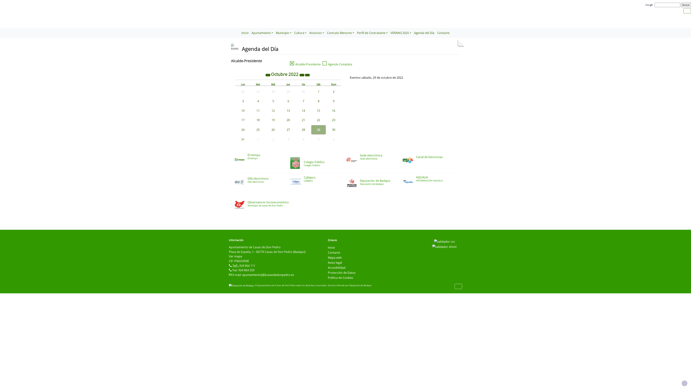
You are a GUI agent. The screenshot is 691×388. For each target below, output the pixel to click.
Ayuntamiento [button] (261, 33)
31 (243, 139)
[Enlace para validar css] (444, 241)
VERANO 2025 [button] (399, 33)
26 (273, 130)
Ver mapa (235, 256)
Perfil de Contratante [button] (371, 33)
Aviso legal (335, 263)
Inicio (245, 33)
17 (243, 120)
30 (333, 130)
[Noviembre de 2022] (307, 75)
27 (288, 130)
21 (303, 120)
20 (288, 120)
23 (333, 120)
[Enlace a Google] (650, 5)
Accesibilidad (337, 268)
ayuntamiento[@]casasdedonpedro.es (268, 275)
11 (258, 111)
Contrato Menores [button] (339, 33)
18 (258, 120)
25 (258, 130)
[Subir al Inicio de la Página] (684, 383)
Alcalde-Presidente (305, 64)
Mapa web (335, 258)
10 (243, 111)
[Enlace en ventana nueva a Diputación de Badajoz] (242, 285)
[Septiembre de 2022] (268, 75)
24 (243, 130)
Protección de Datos (342, 273)
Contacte (443, 33)
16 (333, 111)
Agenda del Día (424, 33)
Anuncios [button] (315, 33)
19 (273, 120)
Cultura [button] (299, 33)
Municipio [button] (282, 33)
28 (303, 130)
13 (288, 111)
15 (318, 111)
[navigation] (668, 5)
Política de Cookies (340, 278)
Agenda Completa (337, 64)
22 (318, 120)
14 (303, 111)
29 (318, 130)
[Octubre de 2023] (302, 75)
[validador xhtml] (444, 247)
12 (273, 111)
